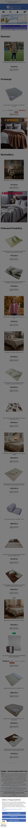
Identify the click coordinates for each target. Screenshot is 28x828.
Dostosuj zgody (14, 816)
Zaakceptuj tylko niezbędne (14, 813)
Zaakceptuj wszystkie (14, 820)
